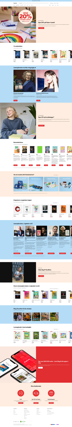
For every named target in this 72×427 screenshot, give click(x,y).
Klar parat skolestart (25, 340)
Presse (14, 413)
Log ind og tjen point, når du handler (36, 0)
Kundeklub (25, 417)
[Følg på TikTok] (18, 421)
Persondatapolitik (38, 414)
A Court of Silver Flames (61, 214)
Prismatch (25, 413)
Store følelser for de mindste (35, 340)
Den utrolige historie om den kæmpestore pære (54, 340)
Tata (32, 59)
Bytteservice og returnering (27, 414)
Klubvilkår (37, 413)
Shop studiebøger (41, 125)
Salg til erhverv (25, 415)
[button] (60, 62)
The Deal (33, 214)
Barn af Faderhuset (25, 59)
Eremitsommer (42, 59)
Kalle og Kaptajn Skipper (43, 340)
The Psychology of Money (25, 214)
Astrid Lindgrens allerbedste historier (63, 59)
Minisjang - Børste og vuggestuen (62, 340)
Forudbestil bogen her (16, 253)
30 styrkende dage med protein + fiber (54, 59)
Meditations (42, 214)
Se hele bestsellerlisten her (25, 144)
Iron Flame (51, 214)
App (24, 416)
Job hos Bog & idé (15, 414)
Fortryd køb (25, 418)
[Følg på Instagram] (15, 421)
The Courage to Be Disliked (16, 214)
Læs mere (15, 100)
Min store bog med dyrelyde (16, 340)
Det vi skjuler (15, 59)
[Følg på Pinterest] (16, 421)
